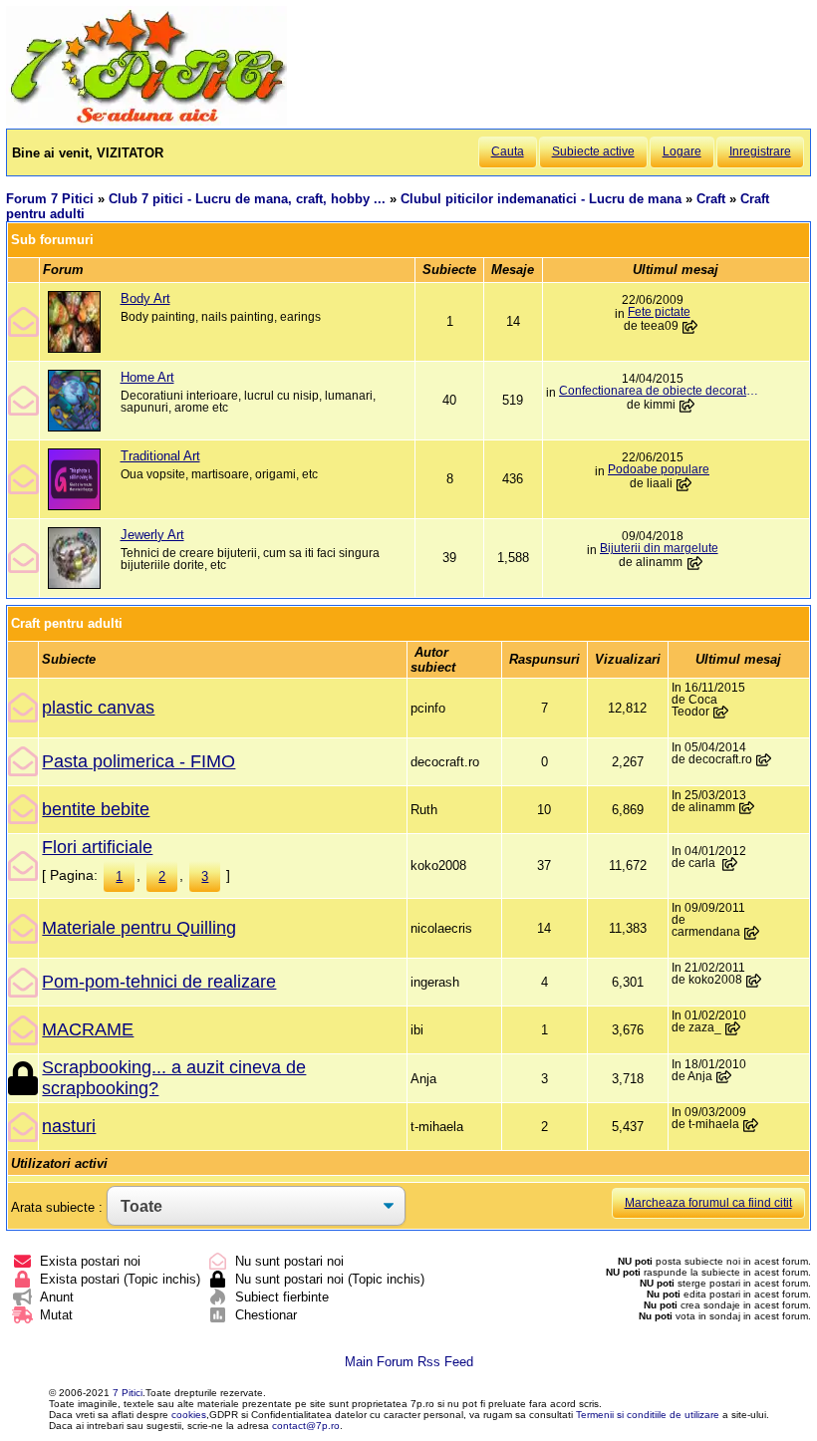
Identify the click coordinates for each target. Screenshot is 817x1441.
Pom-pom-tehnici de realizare (159, 982)
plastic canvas (98, 708)
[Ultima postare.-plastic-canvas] (721, 713)
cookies (188, 1414)
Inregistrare (760, 151)
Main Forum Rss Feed (409, 1361)
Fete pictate (659, 312)
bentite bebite (95, 809)
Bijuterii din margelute (659, 548)
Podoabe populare (658, 469)
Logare (682, 151)
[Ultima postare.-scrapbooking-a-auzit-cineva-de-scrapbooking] (724, 1077)
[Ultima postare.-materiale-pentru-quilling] (752, 933)
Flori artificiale (97, 847)
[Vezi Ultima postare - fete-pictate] (690, 327)
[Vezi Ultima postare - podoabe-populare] (684, 484)
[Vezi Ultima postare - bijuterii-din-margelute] (694, 563)
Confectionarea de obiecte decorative (658, 391)
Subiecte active (593, 151)
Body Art (145, 298)
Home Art (147, 377)
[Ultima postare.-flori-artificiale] (730, 864)
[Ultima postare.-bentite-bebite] (747, 808)
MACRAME (88, 1029)
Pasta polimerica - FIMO (138, 761)
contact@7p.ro (306, 1425)
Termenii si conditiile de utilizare (647, 1414)
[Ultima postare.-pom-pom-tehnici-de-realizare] (754, 981)
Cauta (507, 151)
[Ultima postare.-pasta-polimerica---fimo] (764, 760)
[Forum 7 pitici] (146, 121)
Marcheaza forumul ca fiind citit (708, 1203)
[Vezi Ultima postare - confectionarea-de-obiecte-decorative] (687, 406)
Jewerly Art (152, 534)
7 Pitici (127, 1392)
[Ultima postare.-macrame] (733, 1028)
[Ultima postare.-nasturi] (751, 1125)
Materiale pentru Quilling (139, 928)
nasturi (69, 1126)
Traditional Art (160, 455)
